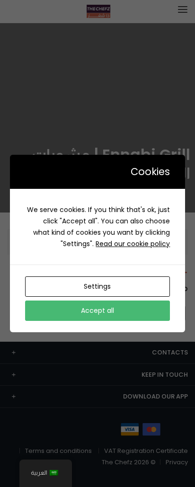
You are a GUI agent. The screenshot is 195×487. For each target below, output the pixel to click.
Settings (97, 286)
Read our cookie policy (133, 243)
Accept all (97, 310)
